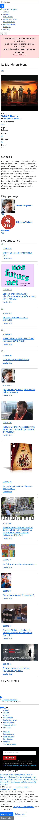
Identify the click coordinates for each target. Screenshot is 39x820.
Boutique (7, 27)
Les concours (8, 734)
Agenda (6, 14)
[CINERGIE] (8, 9)
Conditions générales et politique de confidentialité (19, 765)
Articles (6, 12)
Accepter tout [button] (6, 814)
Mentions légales (22, 787)
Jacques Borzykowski (12, 118)
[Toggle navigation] (1, 33)
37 (2, 136)
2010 (3, 124)
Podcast (6, 29)
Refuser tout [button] (20, 814)
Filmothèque (8, 17)
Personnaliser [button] (6, 818)
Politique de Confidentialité (23, 807)
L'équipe (6, 741)
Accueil (6, 710)
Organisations (9, 22)
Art (2, 71)
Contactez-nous (9, 744)
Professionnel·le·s (10, 19)
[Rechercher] (2, 6)
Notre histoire (8, 736)
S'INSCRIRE (9, 758)
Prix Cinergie (8, 739)
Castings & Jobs (9, 24)
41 (2, 141)
